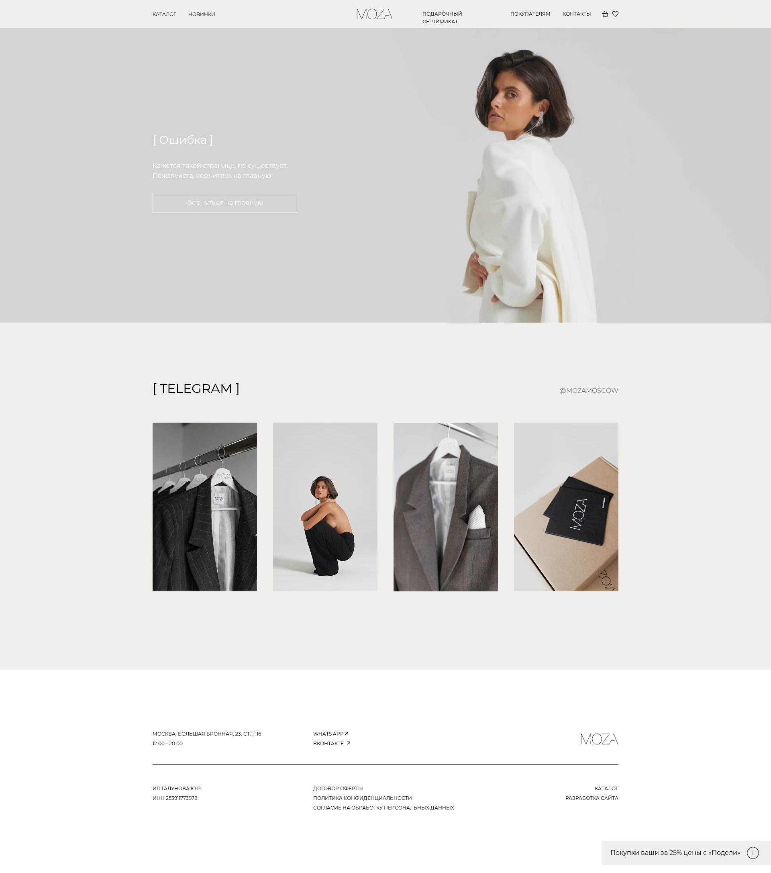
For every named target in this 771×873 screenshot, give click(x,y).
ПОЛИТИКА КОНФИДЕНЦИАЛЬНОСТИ (362, 798)
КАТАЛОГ (164, 14)
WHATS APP (328, 734)
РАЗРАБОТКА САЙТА (591, 798)
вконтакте (328, 743)
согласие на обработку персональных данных (383, 808)
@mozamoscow (588, 391)
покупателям (530, 14)
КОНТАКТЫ (577, 14)
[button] (686, 853)
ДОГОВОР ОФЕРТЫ (338, 788)
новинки (201, 14)
